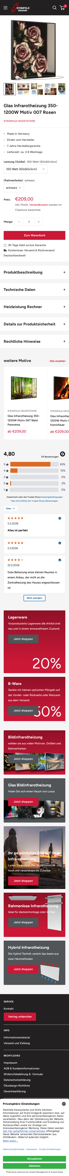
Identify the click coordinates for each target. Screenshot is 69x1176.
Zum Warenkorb (34, 235)
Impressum (10, 1062)
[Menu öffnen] (5, 7)
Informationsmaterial (17, 1037)
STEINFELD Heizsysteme (19, 121)
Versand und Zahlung (17, 1043)
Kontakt (9, 1008)
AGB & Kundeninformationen (21, 1068)
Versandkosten (38, 204)
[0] (62, 8)
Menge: (8, 221)
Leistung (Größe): (30, 161)
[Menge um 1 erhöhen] (39, 222)
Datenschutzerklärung (17, 1080)
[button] (10, 89)
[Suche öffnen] (55, 8)
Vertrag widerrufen (20, 1016)
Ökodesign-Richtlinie (17, 1085)
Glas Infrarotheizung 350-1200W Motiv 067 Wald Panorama (24, 420)
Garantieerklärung (15, 1091)
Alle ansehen (57, 361)
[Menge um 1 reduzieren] (19, 222)
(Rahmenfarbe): (19, 180)
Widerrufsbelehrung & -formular (23, 1074)
